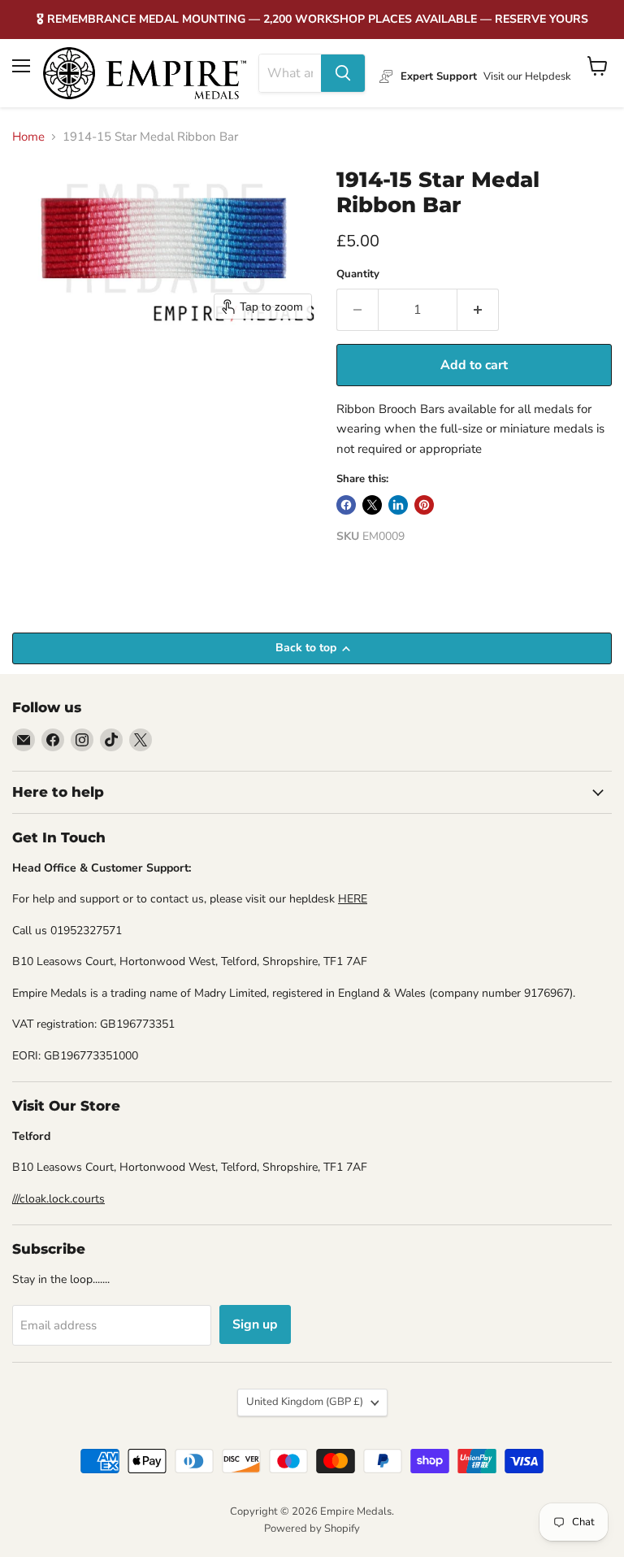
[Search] (343, 73)
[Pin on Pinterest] (424, 505)
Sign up (255, 1324)
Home (28, 137)
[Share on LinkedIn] (398, 505)
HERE (352, 899)
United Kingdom (304, 1401)
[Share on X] (372, 505)
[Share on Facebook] (346, 505)
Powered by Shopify (312, 1528)
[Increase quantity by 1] (478, 310)
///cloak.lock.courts (58, 1199)
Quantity (357, 274)
